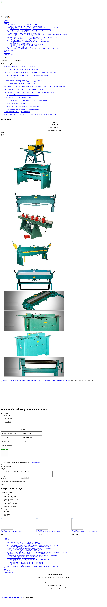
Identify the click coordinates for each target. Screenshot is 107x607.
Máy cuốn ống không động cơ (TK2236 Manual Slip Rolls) (25, 33)
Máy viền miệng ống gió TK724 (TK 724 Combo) (84, 531)
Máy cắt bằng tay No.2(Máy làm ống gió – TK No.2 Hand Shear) (26, 46)
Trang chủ (6, 20)
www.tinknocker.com (35, 462)
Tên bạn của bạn (5, 464)
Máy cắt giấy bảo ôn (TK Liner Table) (19, 43)
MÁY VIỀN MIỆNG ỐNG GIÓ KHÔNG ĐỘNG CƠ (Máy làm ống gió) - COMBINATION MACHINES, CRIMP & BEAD (39, 34)
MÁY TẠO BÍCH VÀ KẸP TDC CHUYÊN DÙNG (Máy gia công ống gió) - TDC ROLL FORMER (32, 37)
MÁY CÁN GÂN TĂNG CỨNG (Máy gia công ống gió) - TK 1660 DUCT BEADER (29, 30)
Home (2, 380)
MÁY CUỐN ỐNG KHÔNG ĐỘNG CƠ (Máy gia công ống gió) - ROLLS (26, 31)
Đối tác (5, 51)
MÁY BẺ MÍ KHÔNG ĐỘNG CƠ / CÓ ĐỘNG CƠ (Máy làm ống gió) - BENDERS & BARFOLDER (33, 27)
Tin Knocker (7, 53)
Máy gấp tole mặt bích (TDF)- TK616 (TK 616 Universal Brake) (26, 26)
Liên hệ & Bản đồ (8, 54)
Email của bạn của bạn (6, 466)
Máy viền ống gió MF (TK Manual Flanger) (12, 531)
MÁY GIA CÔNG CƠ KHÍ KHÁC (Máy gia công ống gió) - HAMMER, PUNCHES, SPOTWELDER (33, 48)
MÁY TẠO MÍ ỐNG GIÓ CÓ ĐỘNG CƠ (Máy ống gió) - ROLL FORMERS (27, 36)
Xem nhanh (4, 530)
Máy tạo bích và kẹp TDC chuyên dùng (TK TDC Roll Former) (26, 39)
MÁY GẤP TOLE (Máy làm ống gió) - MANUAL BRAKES (22, 24)
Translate (12, 18)
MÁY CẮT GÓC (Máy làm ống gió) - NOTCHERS (20, 47)
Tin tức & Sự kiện (8, 50)
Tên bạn (3, 468)
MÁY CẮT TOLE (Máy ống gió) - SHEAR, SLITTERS (21, 40)
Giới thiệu (6, 22)
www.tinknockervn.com (55, 582)
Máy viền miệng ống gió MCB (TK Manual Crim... (49, 531)
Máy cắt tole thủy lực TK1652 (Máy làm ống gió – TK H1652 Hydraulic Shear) (30, 41)
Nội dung (3, 476)
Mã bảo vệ (3, 479)
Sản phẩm (6, 23)
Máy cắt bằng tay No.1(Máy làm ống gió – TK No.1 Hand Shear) (26, 44)
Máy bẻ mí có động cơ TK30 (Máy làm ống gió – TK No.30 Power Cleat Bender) (30, 29)
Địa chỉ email (4, 469)
